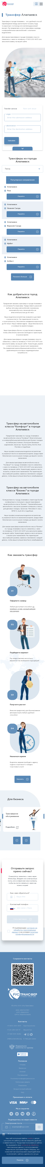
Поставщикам (23, 1075)
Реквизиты (22, 1085)
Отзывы (23, 1065)
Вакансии (22, 1068)
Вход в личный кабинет (22, 1089)
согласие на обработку (30, 1145)
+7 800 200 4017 (31, 39)
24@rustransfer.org (14, 1039)
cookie (30, 1138)
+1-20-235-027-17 (13, 1030)
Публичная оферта (23, 1082)
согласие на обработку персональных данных (24, 930)
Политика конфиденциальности (22, 1078)
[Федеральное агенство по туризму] (21, 1047)
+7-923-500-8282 (14, 1034)
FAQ (22, 1092)
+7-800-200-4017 (14, 1026)
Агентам (23, 1071)
